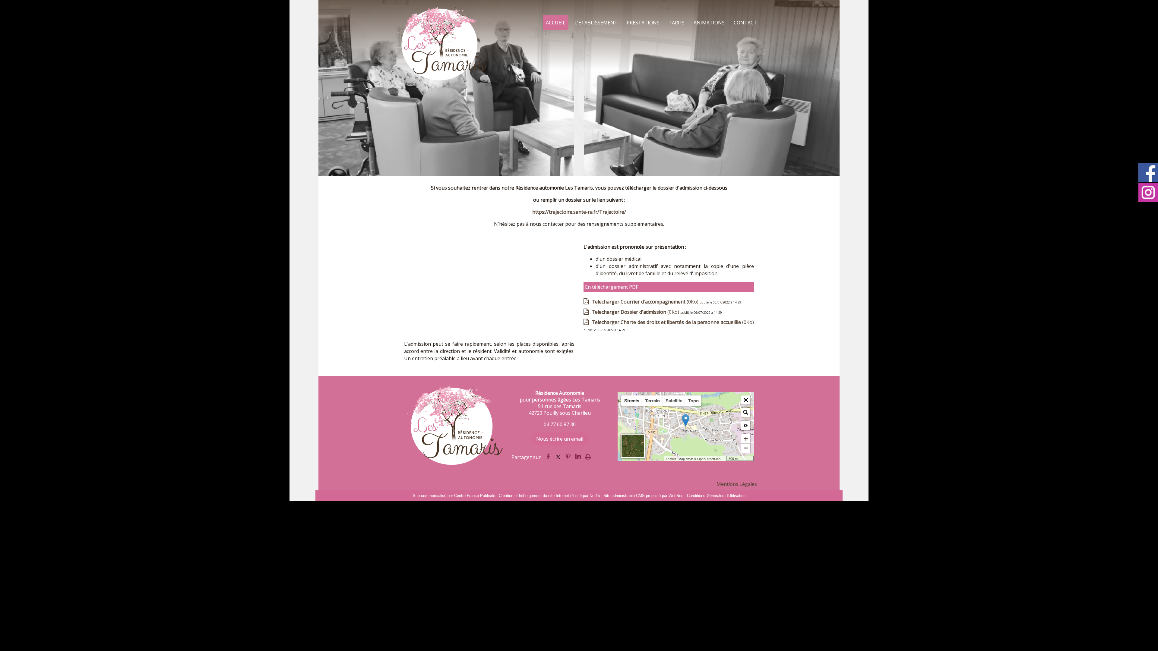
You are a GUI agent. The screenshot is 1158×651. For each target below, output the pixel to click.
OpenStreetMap (708, 458)
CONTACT (745, 22)
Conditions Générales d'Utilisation (716, 495)
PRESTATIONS (643, 22)
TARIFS (677, 22)
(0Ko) (646, 301)
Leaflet (671, 458)
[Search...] (745, 412)
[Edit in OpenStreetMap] (724, 458)
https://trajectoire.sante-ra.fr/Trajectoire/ (579, 212)
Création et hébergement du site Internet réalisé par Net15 (549, 495)
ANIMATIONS (709, 22)
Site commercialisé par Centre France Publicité (454, 495)
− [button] (746, 448)
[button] (745, 399)
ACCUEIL (555, 22)
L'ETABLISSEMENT (596, 22)
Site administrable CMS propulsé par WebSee (643, 495)
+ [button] (746, 438)
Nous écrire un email (559, 439)
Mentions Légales (737, 484)
